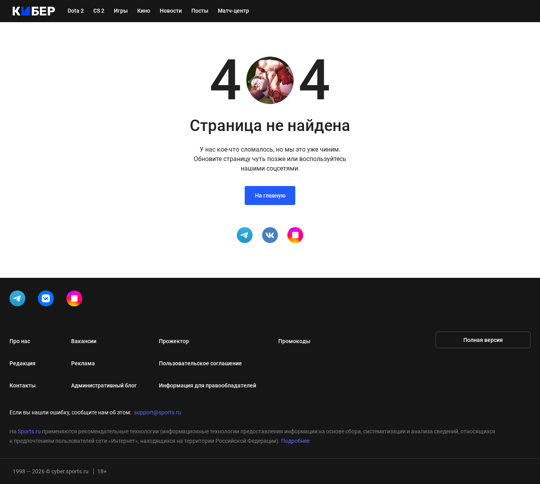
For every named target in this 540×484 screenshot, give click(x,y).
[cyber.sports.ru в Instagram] (75, 299)
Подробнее (295, 441)
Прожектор (174, 341)
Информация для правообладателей (207, 385)
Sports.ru (29, 431)
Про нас (19, 341)
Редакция (22, 363)
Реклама (83, 363)
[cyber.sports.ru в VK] (47, 299)
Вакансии (83, 341)
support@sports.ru (157, 412)
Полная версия (483, 340)
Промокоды (294, 341)
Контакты (22, 385)
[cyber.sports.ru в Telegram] (18, 299)
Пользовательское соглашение (200, 363)
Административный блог (104, 385)
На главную (270, 195)
